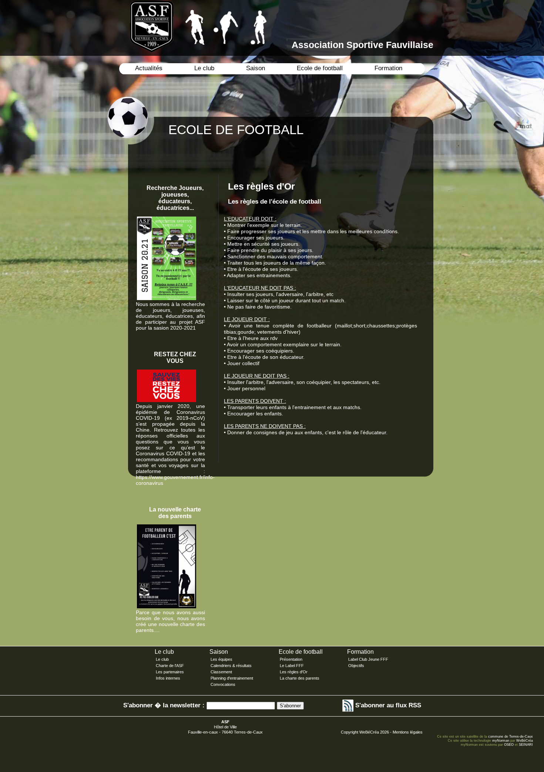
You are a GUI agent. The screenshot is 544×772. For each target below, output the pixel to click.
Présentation (291, 659)
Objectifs (356, 665)
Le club (204, 68)
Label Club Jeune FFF (368, 659)
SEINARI (526, 745)
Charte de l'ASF (170, 665)
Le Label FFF (292, 665)
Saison (255, 68)
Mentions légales (408, 732)
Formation (388, 68)
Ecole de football (320, 68)
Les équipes (221, 659)
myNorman (500, 740)
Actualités (148, 68)
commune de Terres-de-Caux (510, 736)
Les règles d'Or (294, 672)
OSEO (509, 745)
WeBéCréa (369, 732)
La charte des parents (299, 678)
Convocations (223, 684)
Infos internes (168, 678)
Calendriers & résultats (231, 665)
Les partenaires (170, 672)
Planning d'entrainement (232, 678)
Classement (221, 672)
